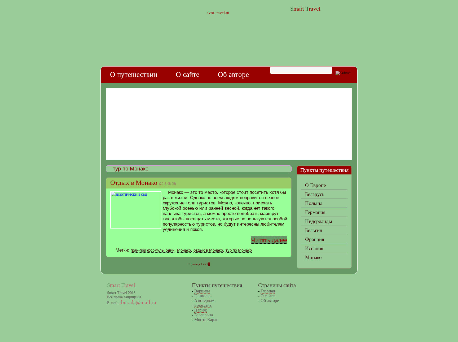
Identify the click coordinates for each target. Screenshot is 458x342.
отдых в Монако (208, 250)
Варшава (202, 291)
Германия (315, 212)
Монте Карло (206, 319)
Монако (184, 250)
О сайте (187, 74)
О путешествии (133, 74)
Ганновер (203, 295)
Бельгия (313, 230)
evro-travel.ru (218, 13)
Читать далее (269, 239)
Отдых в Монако (133, 182)
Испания (314, 248)
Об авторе (233, 74)
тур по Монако (239, 250)
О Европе (315, 185)
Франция (314, 239)
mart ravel (305, 8)
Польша (313, 203)
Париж (200, 310)
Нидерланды (318, 221)
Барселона (203, 315)
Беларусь (314, 194)
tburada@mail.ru (138, 302)
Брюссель (203, 305)
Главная (268, 291)
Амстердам (204, 300)
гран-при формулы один (152, 250)
